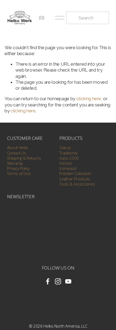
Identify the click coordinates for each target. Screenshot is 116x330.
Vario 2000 (69, 158)
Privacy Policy (18, 168)
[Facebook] (48, 281)
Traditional (68, 153)
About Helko (17, 147)
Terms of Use (19, 173)
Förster (65, 163)
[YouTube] (68, 281)
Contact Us (16, 153)
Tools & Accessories (77, 184)
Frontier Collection (75, 173)
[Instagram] (58, 281)
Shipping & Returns (24, 158)
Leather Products (74, 178)
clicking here (88, 98)
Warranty (15, 163)
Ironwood (67, 168)
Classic (65, 147)
